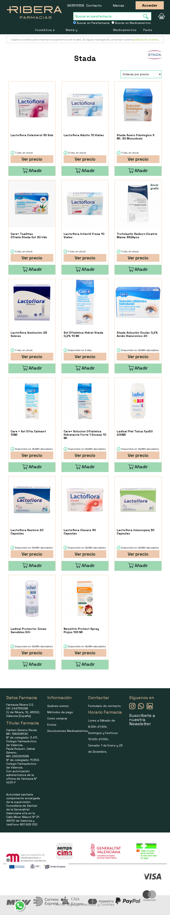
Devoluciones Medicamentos (67, 731)
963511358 (75, 5)
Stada (85, 58)
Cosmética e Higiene (45, 35)
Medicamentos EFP (125, 35)
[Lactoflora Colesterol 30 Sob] (31, 104)
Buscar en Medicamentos (132, 23)
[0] (160, 16)
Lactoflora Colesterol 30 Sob (32, 135)
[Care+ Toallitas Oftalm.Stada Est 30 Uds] (31, 203)
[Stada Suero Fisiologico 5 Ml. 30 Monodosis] (138, 104)
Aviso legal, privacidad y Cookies (85, 904)
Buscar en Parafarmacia (92, 23)
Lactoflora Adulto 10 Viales (84, 135)
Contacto (94, 5)
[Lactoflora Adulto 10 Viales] (85, 104)
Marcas (118, 5)
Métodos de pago (60, 712)
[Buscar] (147, 16)
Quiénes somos (58, 706)
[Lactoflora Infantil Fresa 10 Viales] (85, 203)
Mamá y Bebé (72, 35)
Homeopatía (97, 35)
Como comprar (57, 718)
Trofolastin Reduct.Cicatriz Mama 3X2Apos (137, 235)
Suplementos (17, 35)
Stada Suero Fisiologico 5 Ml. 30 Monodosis (135, 136)
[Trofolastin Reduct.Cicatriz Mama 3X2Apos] (138, 203)
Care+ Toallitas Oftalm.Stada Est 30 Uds (29, 235)
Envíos (51, 724)
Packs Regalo (148, 35)
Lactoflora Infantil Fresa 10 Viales (84, 235)
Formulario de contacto (104, 706)
